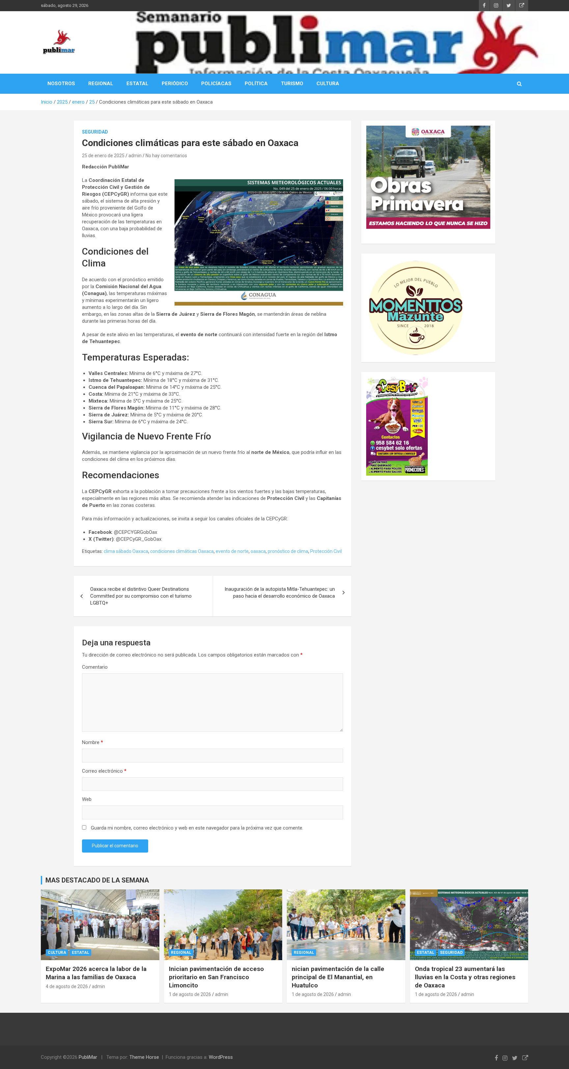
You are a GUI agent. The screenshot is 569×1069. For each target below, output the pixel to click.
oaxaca (258, 551)
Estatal (80, 952)
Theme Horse (144, 1057)
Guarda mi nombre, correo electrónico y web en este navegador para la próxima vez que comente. (197, 828)
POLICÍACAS (216, 84)
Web (87, 799)
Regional (181, 952)
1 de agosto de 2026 (190, 994)
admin (135, 155)
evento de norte (232, 551)
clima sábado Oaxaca (126, 551)
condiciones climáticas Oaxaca (182, 551)
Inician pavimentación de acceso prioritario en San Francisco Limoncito (216, 977)
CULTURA (327, 84)
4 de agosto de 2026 (67, 986)
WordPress (221, 1057)
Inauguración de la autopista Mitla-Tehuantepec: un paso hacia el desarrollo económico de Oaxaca (280, 592)
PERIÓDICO (175, 84)
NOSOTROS (61, 84)
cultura (57, 952)
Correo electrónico (104, 771)
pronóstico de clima (288, 551)
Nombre (92, 742)
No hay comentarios (166, 155)
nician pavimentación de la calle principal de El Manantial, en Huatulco (338, 977)
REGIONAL (100, 84)
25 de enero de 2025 (103, 155)
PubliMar (88, 1057)
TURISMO (292, 84)
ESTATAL (137, 84)
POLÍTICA (256, 84)
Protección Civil (326, 551)
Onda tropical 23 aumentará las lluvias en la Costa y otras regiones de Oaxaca (465, 977)
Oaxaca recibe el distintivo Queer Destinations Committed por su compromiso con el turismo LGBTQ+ (141, 596)
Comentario (95, 667)
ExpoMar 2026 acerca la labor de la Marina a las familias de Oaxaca (96, 973)
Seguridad (95, 132)
